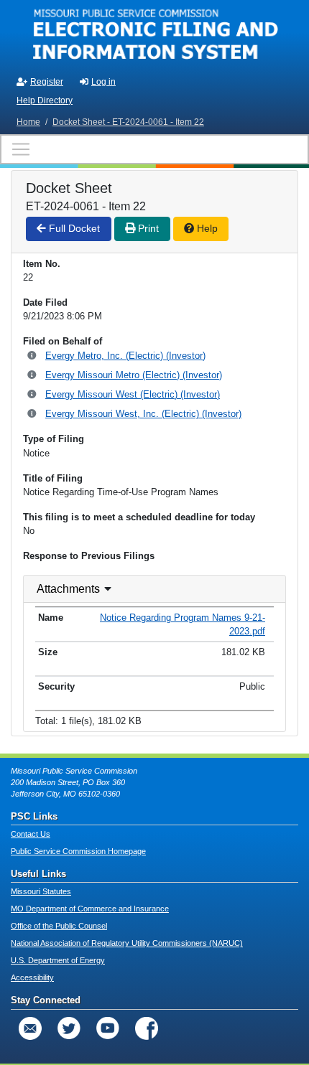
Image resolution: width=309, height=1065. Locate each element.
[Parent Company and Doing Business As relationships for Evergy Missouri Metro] (32, 375)
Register (46, 82)
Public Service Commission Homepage (78, 851)
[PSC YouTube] (107, 1028)
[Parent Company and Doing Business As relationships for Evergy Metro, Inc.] (32, 356)
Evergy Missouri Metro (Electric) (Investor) (133, 375)
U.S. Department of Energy (58, 960)
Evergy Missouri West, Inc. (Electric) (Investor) (143, 413)
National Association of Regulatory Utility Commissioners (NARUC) (127, 943)
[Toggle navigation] (154, 149)
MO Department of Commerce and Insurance (90, 908)
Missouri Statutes (41, 891)
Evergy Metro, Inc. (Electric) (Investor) (125, 355)
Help (206, 228)
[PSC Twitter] (68, 1028)
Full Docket (73, 228)
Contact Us (30, 834)
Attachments (68, 589)
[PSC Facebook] (146, 1028)
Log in (103, 82)
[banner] (154, 34)
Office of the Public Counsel (59, 925)
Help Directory (45, 100)
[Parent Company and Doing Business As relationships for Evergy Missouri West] (32, 395)
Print (147, 228)
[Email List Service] (30, 1028)
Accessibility (32, 977)
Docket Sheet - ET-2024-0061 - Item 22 (128, 122)
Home (28, 122)
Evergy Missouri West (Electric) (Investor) (132, 394)
